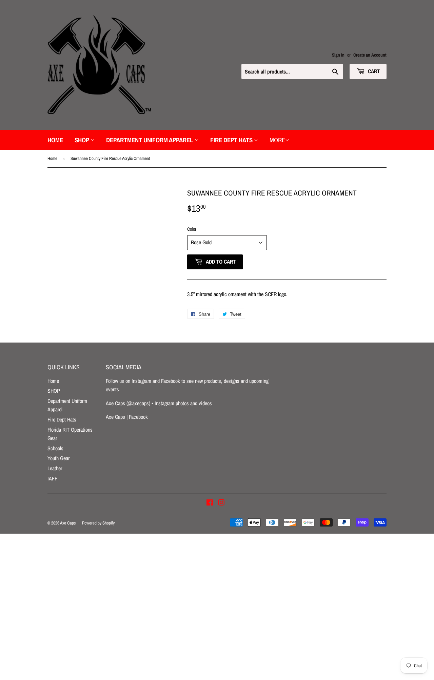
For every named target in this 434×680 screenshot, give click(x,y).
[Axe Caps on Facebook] (209, 503)
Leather (54, 468)
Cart (373, 71)
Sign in (338, 55)
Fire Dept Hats (232, 140)
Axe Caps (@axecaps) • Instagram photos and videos (159, 403)
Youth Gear (58, 458)
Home (55, 140)
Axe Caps (68, 523)
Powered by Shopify (98, 523)
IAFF (52, 478)
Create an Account (370, 55)
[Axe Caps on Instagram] (221, 503)
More (277, 140)
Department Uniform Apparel (150, 140)
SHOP (83, 140)
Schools (55, 448)
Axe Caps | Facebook (127, 416)
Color (191, 229)
